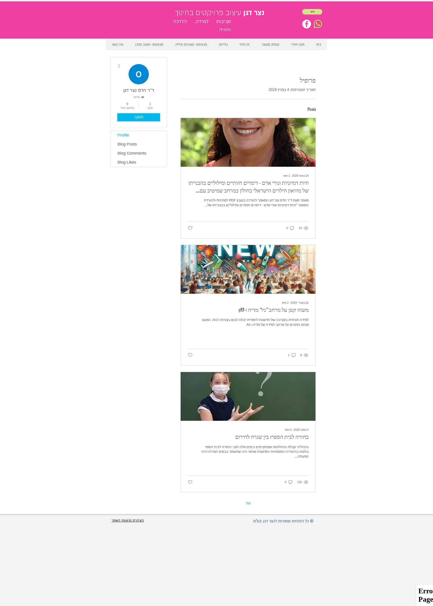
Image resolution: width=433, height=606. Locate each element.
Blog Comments (131, 153)
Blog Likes (126, 162)
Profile (123, 135)
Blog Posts (127, 144)
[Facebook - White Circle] (306, 24)
